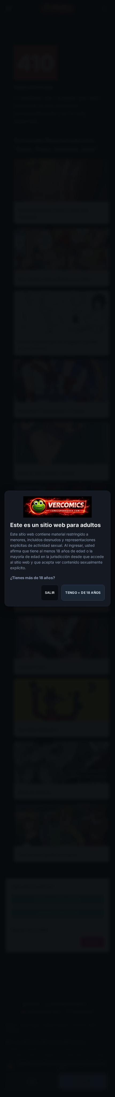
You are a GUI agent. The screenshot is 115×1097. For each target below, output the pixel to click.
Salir (50, 593)
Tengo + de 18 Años (83, 593)
